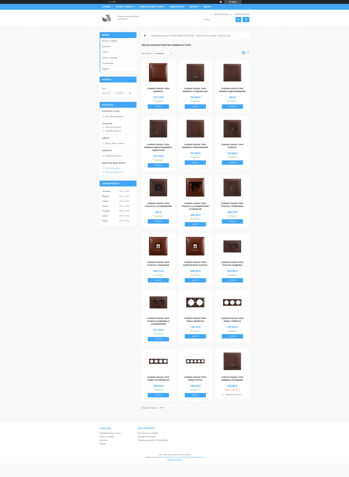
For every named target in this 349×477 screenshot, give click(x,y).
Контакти (194, 7)
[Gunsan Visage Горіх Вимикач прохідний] (232, 361)
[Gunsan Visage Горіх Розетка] (232, 128)
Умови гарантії (177, 7)
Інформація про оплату (110, 433)
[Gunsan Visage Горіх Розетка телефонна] (158, 246)
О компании (107, 63)
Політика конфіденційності (193, 457)
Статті (105, 52)
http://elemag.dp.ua (112, 168)
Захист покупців (109, 57)
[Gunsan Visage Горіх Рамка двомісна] (195, 302)
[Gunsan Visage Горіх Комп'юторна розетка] (195, 246)
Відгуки (207, 7)
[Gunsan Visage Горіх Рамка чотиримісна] (158, 361)
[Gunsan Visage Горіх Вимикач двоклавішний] (232, 72)
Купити (158, 107)
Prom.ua (187, 455)
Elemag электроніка (147, 436)
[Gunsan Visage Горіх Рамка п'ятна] (195, 361)
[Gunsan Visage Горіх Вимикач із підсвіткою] (195, 72)
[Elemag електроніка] (107, 17)
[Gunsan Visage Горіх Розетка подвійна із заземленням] (158, 302)
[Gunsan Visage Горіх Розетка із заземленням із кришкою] (195, 187)
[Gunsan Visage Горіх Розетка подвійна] (232, 246)
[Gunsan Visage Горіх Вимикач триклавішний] (195, 128)
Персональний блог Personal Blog (153, 440)
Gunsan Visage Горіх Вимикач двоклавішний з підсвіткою (158, 147)
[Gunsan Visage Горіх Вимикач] (158, 72)
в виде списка (247, 53)
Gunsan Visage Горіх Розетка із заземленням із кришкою (195, 206)
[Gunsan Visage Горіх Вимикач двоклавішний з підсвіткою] (158, 128)
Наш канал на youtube (148, 433)
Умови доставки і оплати (152, 7)
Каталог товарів (124, 7)
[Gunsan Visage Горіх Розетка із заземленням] (158, 187)
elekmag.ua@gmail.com (114, 172)
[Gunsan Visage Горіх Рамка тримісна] (232, 302)
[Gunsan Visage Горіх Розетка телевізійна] (232, 187)
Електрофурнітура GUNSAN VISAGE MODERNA (172, 36)
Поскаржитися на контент (172, 457)
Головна (106, 7)
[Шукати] (238, 19)
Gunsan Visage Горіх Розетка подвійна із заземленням (158, 321)
